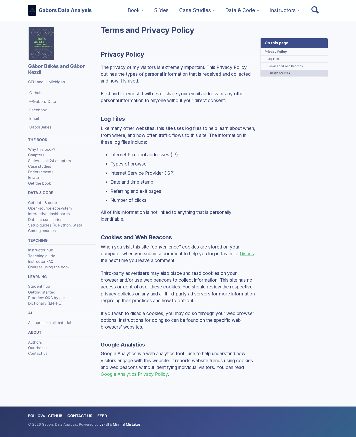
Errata (33, 177)
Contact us (37, 353)
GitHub (55, 416)
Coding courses (42, 230)
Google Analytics (280, 73)
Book (134, 10)
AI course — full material (49, 323)
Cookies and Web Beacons (285, 66)
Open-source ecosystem (50, 208)
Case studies (39, 166)
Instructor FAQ (41, 261)
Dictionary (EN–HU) (45, 303)
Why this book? (41, 149)
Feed (102, 416)
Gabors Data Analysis (65, 10)
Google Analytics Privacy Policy (134, 374)
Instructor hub (40, 250)
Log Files (273, 58)
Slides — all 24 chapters (49, 160)
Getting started (41, 292)
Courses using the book (49, 267)
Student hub (39, 286)
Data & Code (240, 10)
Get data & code (42, 202)
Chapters (36, 155)
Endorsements (41, 172)
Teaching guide (41, 256)
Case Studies (195, 10)
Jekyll (104, 424)
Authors (35, 342)
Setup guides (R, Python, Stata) (56, 225)
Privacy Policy (276, 51)
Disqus (247, 253)
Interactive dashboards (49, 213)
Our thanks (37, 348)
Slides (161, 10)
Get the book (39, 183)
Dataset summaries (45, 219)
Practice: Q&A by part (47, 297)
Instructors (283, 10)
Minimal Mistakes (127, 424)
